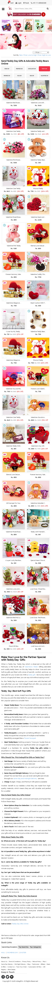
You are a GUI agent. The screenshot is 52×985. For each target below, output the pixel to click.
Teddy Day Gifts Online (20, 924)
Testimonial (35, 964)
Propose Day (19, 68)
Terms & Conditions (15, 961)
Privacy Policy (26, 961)
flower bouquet (30, 738)
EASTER (23, 952)
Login (19, 3)
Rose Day (7, 68)
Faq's (44, 961)
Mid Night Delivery (20, 964)
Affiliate (43, 964)
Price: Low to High (30, 55)
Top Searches (24, 947)
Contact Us (11, 967)
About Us (4, 961)
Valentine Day (44, 75)
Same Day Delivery (7, 964)
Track (26, 3)
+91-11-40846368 (39, 3)
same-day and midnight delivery (25, 778)
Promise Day (7, 75)
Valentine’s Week (31, 667)
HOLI (3, 952)
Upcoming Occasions (9, 947)
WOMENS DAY (12, 952)
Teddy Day (44, 68)
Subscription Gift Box (34, 967)
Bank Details (11, 969)
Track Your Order (21, 967)
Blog (28, 964)
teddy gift (31, 675)
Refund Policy (37, 961)
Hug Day (19, 75)
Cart (11, 3)
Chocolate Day (32, 68)
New (21, 55)
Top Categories (35, 947)
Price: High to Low (44, 55)
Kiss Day (32, 75)
